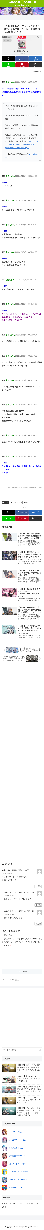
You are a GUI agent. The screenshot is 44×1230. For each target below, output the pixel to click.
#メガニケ (33, 141)
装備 (26, 502)
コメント (6, 945)
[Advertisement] (22, 762)
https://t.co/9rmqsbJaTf (25, 144)
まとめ (6, 502)
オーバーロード (17, 502)
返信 (39, 886)
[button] (35, 64)
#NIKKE (12, 144)
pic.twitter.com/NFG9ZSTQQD (17, 148)
